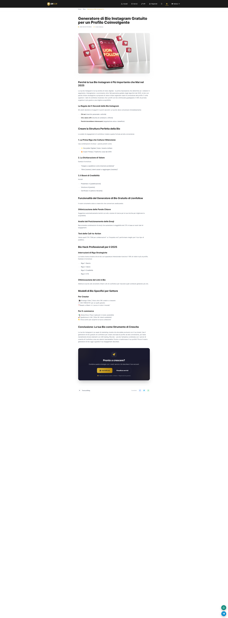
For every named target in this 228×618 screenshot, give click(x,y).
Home (79, 9)
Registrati (154, 4)
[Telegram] (223, 613)
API (144, 4)
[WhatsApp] (223, 607)
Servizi (135, 4)
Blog (84, 9)
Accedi (125, 4)
